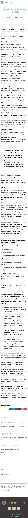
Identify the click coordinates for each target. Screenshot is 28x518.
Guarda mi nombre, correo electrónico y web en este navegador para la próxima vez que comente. (13, 487)
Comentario (4, 452)
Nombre (3, 469)
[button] (26, 2)
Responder (2, 428)
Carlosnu (7, 433)
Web (2, 480)
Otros (21, 17)
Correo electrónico (5, 474)
